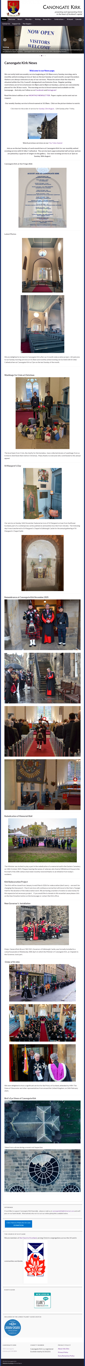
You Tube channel (55, 143)
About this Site (63, 1349)
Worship (28, 19)
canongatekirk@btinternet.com (63, 1211)
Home (4, 19)
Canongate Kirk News (20, 63)
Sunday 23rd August (46, 109)
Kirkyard (70, 19)
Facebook (39, 90)
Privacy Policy (63, 1352)
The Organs (27, 24)
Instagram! (52, 90)
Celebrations (59, 19)
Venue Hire (47, 19)
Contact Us (6, 24)
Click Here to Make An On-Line (18, 1224)
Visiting (38, 19)
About (19, 19)
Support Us (16, 24)
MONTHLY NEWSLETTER (39, 95)
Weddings (7, 47)
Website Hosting (8, 1363)
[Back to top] (80, 1361)
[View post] (42, 40)
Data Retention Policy (66, 1356)
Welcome (12, 19)
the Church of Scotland (28, 1238)
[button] (5, 39)
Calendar (78, 19)
